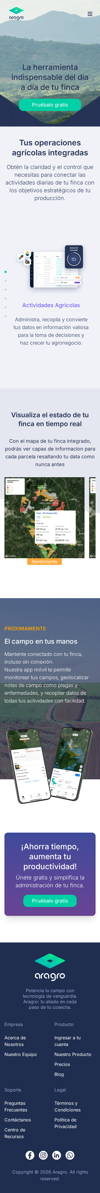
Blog (59, 1074)
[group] (50, 521)
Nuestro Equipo (20, 1054)
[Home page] (16, 13)
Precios (62, 1064)
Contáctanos (17, 1120)
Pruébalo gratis (50, 105)
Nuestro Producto (72, 1054)
